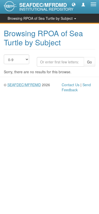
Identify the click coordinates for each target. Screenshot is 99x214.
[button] (73, 4)
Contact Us (70, 84)
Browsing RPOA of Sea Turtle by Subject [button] (41, 18)
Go (89, 61)
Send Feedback (76, 87)
